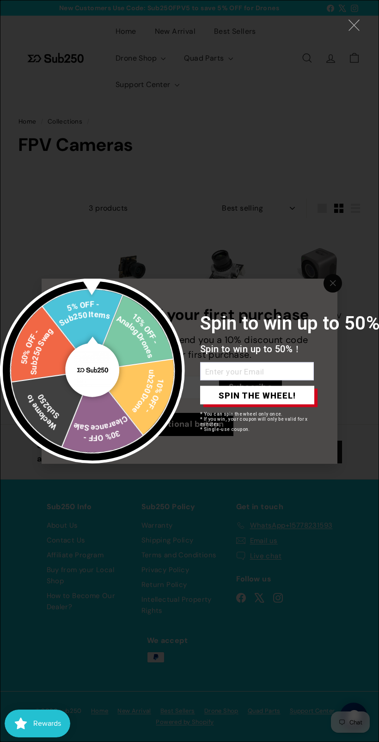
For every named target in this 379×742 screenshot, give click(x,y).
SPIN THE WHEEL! (257, 395)
